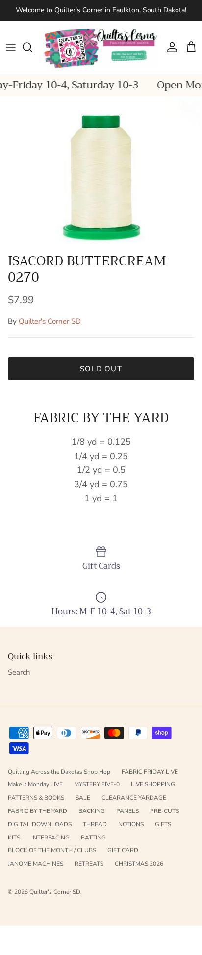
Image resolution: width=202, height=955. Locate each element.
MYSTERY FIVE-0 (97, 784)
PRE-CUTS (164, 811)
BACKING (91, 811)
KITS (14, 837)
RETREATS (89, 864)
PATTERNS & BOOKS (36, 798)
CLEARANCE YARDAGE (133, 798)
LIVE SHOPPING (153, 784)
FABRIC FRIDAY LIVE (150, 772)
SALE (83, 798)
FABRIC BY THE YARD (37, 811)
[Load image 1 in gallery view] (101, 172)
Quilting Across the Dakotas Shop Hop (59, 772)
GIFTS (163, 824)
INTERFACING (50, 837)
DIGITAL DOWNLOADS (40, 824)
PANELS (127, 811)
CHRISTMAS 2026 (139, 864)
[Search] (32, 47)
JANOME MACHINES (35, 864)
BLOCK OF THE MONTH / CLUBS (52, 850)
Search (19, 672)
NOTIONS (131, 824)
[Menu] (11, 47)
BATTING (93, 837)
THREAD (95, 824)
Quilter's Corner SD (50, 321)
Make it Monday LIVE (35, 784)
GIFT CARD (122, 850)
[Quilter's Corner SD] (101, 47)
